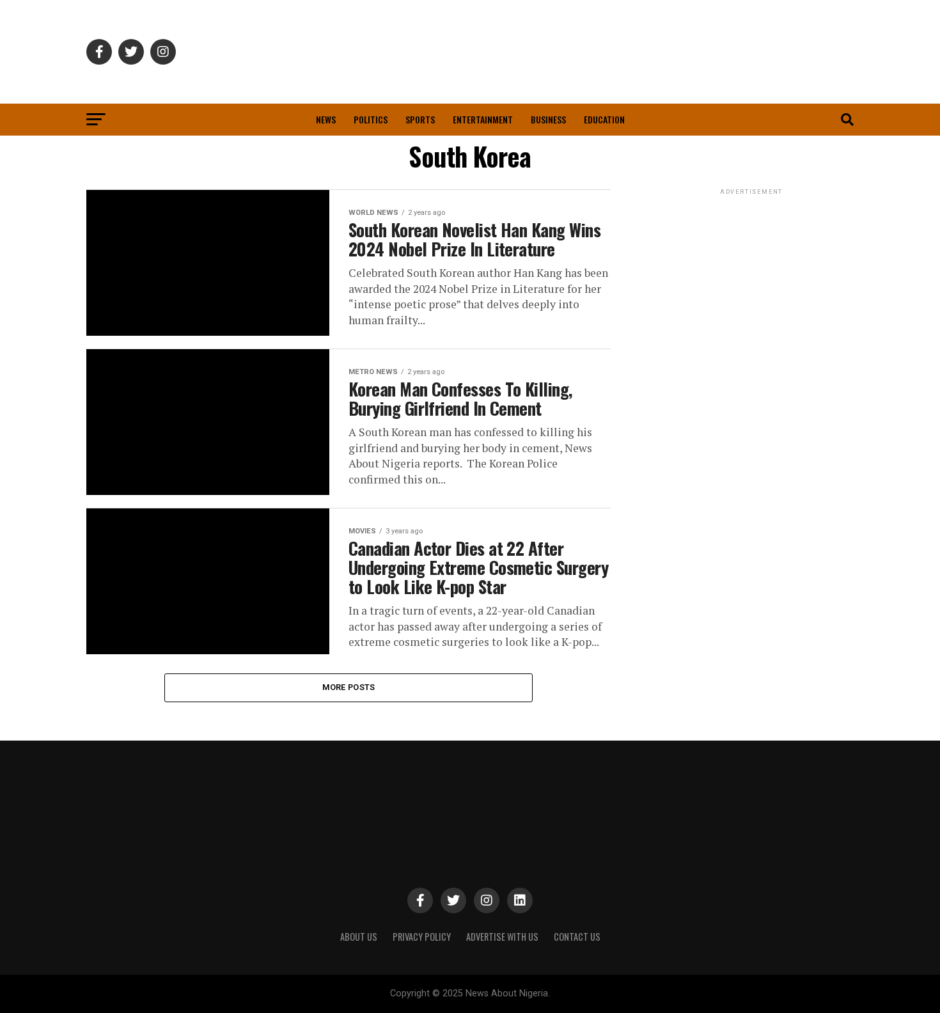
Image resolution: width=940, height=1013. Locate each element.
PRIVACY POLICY (422, 936)
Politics (371, 119)
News (326, 119)
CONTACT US (577, 936)
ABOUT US (358, 936)
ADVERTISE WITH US (502, 936)
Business (548, 119)
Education (604, 119)
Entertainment (483, 119)
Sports (420, 119)
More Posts (348, 687)
